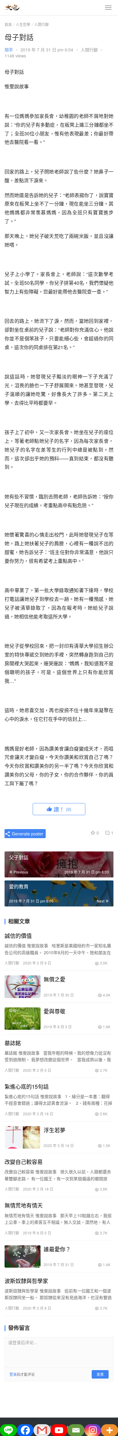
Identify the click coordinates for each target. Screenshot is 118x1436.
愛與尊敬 (54, 1011)
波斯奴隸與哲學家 (26, 1280)
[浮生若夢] (23, 1137)
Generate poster (27, 834)
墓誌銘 (13, 1042)
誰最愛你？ (57, 1249)
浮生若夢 (54, 1129)
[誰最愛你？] (23, 1256)
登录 (13, 1374)
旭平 (9, 50)
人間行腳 (89, 50)
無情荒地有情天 (24, 1205)
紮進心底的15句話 (27, 1086)
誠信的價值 (18, 935)
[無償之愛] (23, 986)
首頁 (8, 24)
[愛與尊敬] (23, 1018)
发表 (100, 1374)
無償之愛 (54, 979)
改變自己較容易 (24, 1161)
